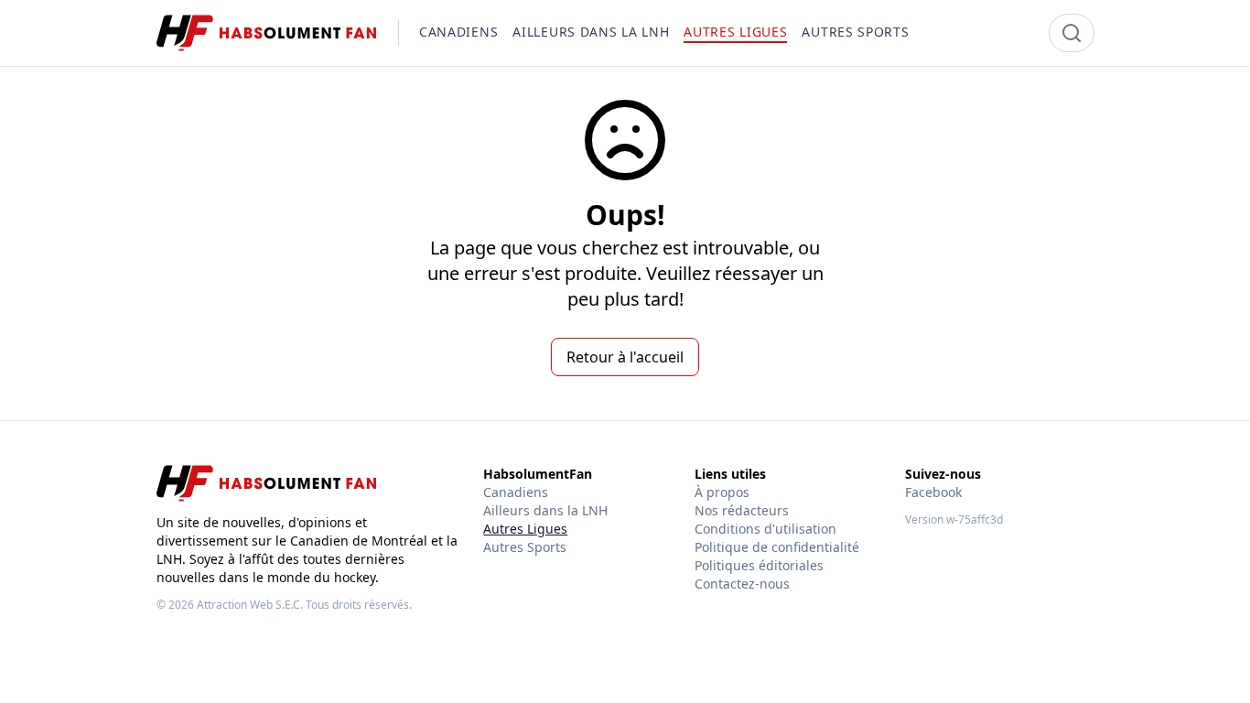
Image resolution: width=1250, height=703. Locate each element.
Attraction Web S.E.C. (250, 604)
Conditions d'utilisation (765, 528)
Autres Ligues (525, 528)
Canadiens (515, 492)
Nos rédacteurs (742, 510)
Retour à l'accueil (625, 357)
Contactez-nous (742, 583)
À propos (722, 492)
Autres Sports (524, 547)
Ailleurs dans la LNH (545, 510)
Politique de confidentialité (777, 547)
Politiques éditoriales (759, 565)
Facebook (933, 492)
